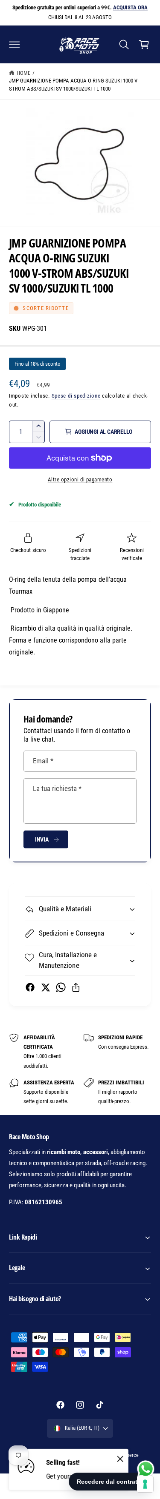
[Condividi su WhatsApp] (60, 987)
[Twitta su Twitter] (45, 987)
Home (23, 73)
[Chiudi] (120, 1459)
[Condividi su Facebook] (30, 987)
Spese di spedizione (76, 396)
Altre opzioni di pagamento (80, 479)
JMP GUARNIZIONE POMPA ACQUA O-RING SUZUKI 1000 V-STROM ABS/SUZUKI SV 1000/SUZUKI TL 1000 (74, 84)
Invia (42, 839)
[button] (14, 44)
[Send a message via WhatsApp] (146, 1469)
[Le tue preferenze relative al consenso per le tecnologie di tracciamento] (145, 1484)
